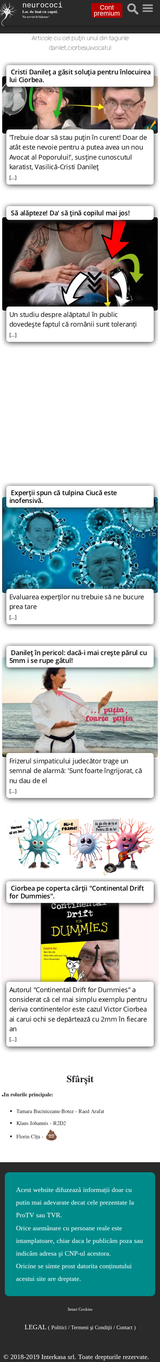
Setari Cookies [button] (80, 1309)
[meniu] (147, 6)
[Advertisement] (80, 420)
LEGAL (80, 1327)
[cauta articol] (132, 8)
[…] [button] (13, 177)
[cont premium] (80, 846)
